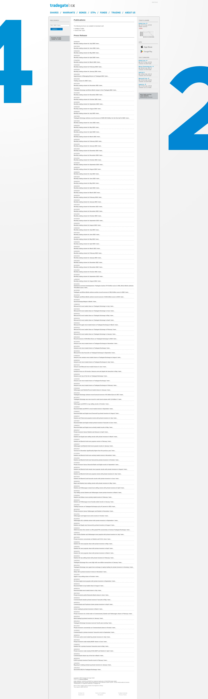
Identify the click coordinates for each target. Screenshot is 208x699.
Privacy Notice (123, 694)
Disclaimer (100, 694)
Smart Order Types (80, 30)
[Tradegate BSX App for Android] (148, 51)
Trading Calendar (122, 693)
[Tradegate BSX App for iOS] (148, 46)
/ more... (87, 43)
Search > (56, 29)
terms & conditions (83, 679)
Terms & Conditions (100, 693)
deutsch (155, 2)
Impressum (81, 694)
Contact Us (81, 693)
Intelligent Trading (79, 28)
